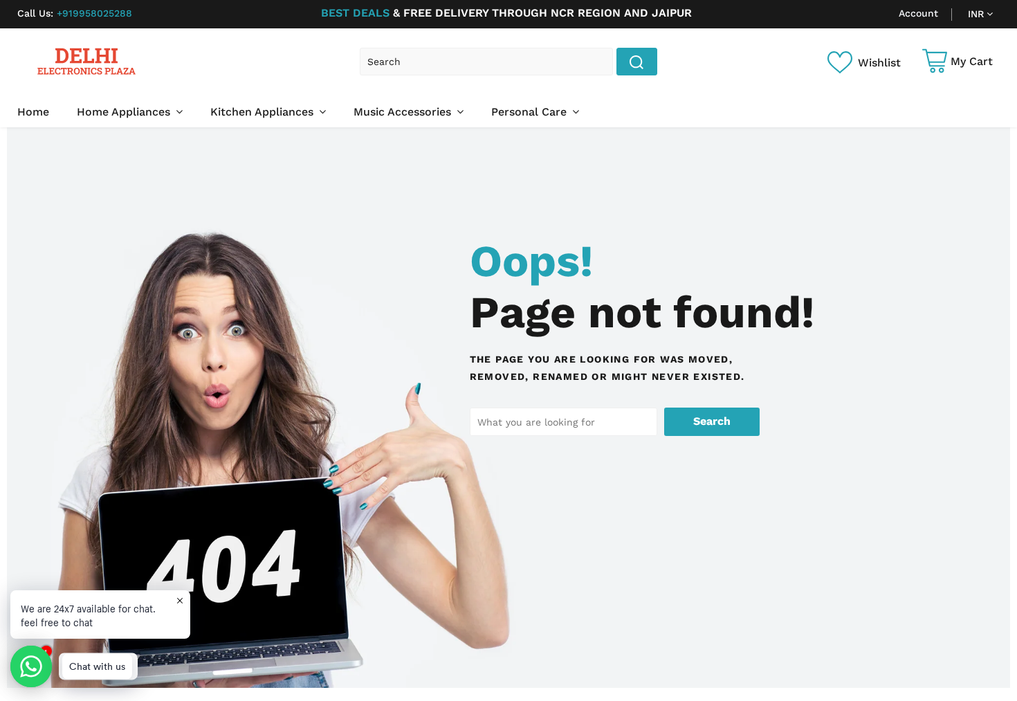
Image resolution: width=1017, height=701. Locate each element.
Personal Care (530, 111)
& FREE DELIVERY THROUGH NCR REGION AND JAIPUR (506, 12)
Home (33, 111)
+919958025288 (74, 13)
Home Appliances (125, 111)
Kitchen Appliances (263, 111)
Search (712, 421)
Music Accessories (404, 111)
